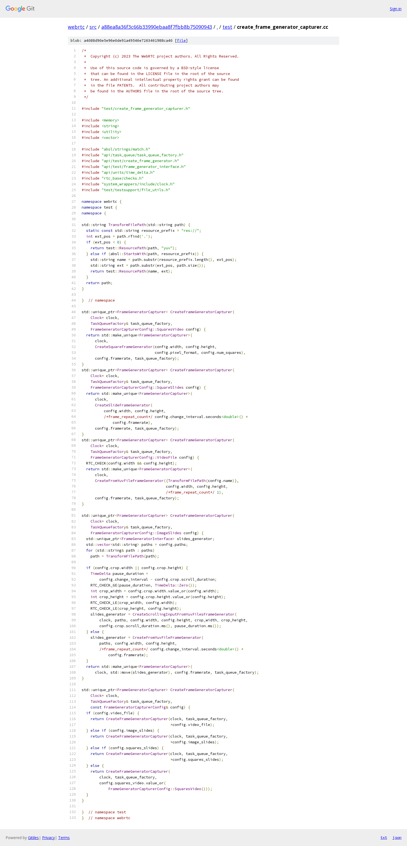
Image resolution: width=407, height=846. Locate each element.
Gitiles (33, 837)
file (181, 40)
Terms (64, 837)
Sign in (395, 8)
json (397, 837)
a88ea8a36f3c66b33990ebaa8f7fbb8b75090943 (156, 27)
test (227, 27)
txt (383, 837)
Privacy (48, 837)
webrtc (76, 27)
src (93, 27)
